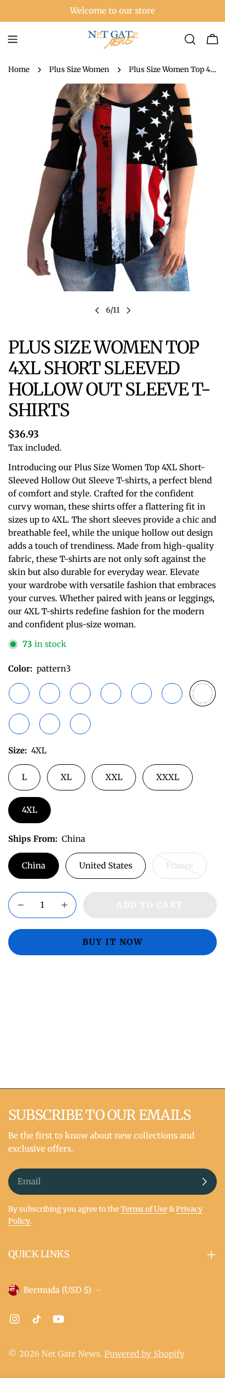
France (186, 869)
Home (18, 69)
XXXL (167, 777)
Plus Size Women (79, 69)
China (33, 865)
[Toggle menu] (12, 39)
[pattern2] (50, 693)
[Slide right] (128, 310)
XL (66, 777)
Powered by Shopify (144, 1354)
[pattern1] (19, 693)
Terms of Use (144, 1209)
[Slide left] (97, 310)
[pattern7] (80, 693)
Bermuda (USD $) (57, 1290)
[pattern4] (19, 724)
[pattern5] (50, 724)
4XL (29, 810)
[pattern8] (141, 693)
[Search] (190, 39)
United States (105, 865)
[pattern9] (172, 693)
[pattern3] (203, 693)
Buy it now (112, 942)
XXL (113, 777)
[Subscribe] (204, 1181)
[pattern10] (80, 724)
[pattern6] (111, 693)
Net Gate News (71, 1354)
